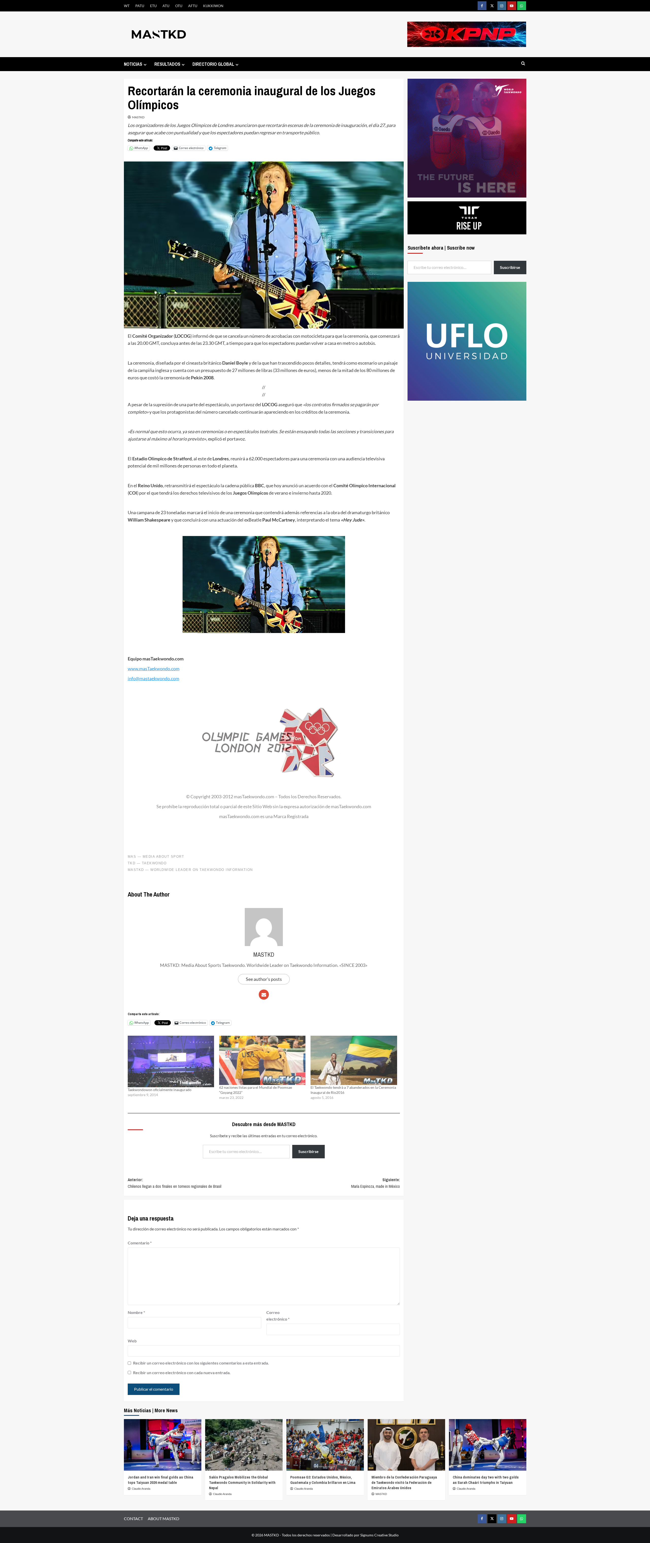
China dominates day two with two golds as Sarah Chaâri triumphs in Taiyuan (486, 1479)
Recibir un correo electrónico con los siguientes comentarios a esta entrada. (201, 1362)
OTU (178, 6)
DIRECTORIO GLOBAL (213, 64)
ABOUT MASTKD (163, 1518)
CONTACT (133, 1518)
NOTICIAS (133, 64)
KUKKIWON (213, 6)
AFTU (192, 6)
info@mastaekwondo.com (153, 678)
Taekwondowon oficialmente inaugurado (159, 1089)
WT (126, 6)
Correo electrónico (277, 1315)
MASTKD (138, 117)
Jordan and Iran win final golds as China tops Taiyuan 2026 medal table (160, 1479)
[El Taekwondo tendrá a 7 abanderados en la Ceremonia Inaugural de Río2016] (354, 1060)
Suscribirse (308, 1151)
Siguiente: (375, 1183)
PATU (139, 6)
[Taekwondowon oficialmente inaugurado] (171, 1061)
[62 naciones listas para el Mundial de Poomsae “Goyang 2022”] (262, 1060)
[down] (145, 64)
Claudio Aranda (141, 1488)
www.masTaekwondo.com (154, 668)
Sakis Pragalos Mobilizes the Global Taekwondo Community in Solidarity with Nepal (242, 1482)
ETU (153, 6)
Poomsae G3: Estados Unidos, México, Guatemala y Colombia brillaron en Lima (322, 1479)
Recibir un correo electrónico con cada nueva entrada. (182, 1372)
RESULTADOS (167, 64)
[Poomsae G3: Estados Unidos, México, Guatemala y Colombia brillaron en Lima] (325, 1445)
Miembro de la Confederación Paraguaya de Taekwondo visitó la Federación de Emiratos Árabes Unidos (404, 1482)
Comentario (140, 1242)
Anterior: (174, 1183)
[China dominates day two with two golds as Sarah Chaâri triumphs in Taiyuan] (487, 1445)
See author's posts (264, 979)
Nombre (136, 1312)
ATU (165, 6)
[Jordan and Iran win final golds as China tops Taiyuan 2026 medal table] (162, 1445)
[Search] (523, 63)
